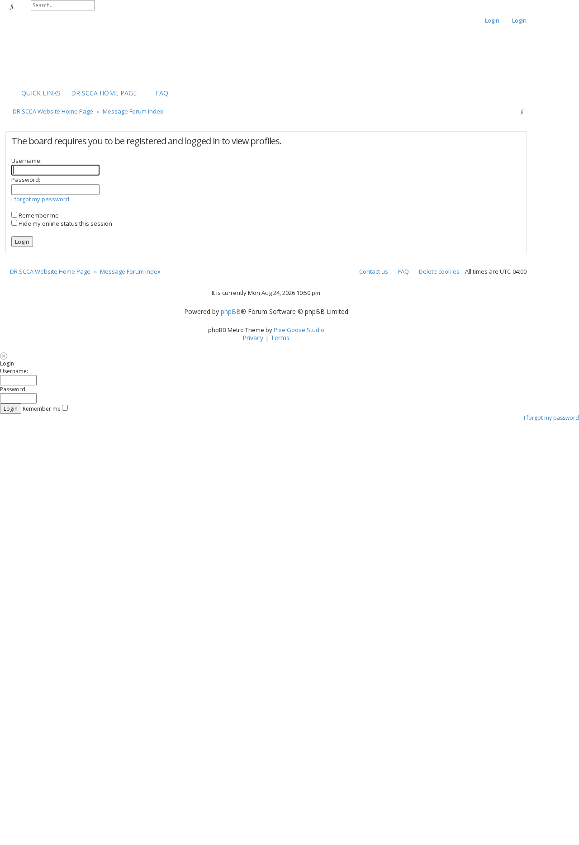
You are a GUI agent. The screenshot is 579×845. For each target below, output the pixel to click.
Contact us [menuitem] (373, 271)
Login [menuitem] (492, 20)
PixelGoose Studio (299, 330)
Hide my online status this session (64, 223)
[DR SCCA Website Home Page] (33, 55)
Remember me (38, 215)
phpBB (231, 312)
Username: (26, 161)
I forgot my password (40, 199)
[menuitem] (100, 93)
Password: (25, 180)
